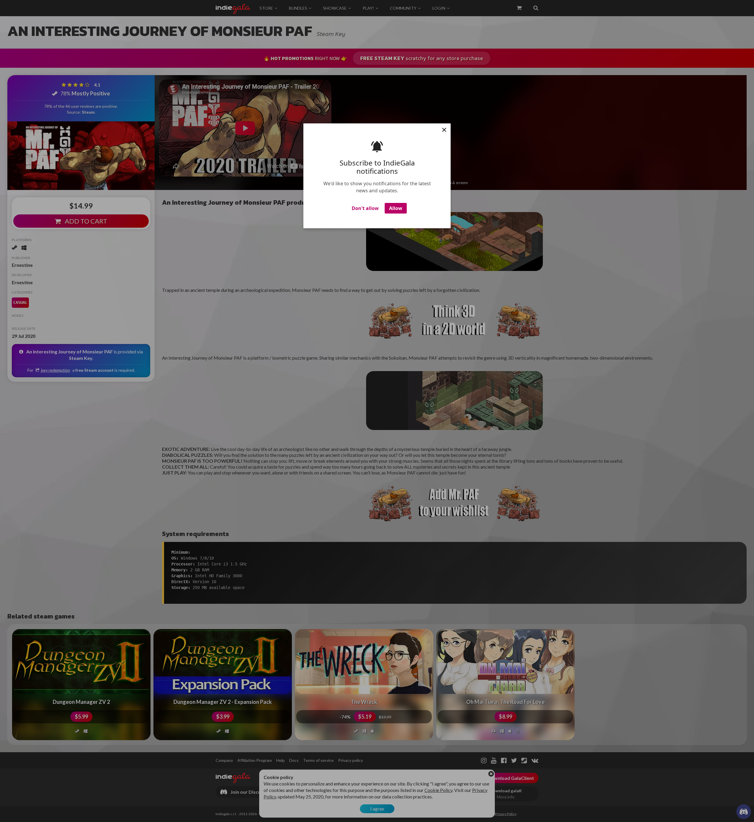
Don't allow (365, 208)
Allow (395, 208)
